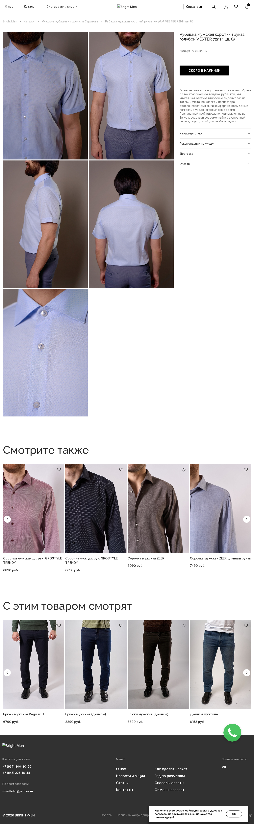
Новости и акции (130, 776)
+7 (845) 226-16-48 (16, 773)
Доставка (186, 153)
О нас (9, 6)
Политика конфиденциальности (140, 815)
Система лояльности (62, 6)
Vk (224, 767)
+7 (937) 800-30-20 (16, 766)
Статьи (122, 783)
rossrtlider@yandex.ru (17, 791)
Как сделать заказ (171, 769)
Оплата (185, 163)
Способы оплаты (169, 783)
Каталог (30, 6)
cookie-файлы (185, 810)
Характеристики (191, 133)
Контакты (124, 790)
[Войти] (226, 7)
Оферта (106, 815)
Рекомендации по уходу (197, 143)
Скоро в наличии (204, 70)
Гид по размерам (170, 776)
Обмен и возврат (170, 790)
